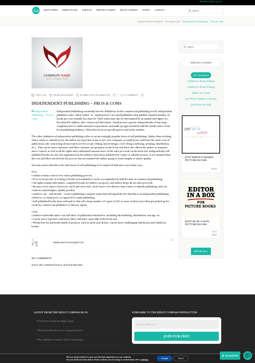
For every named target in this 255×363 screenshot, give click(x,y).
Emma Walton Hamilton (150, 21)
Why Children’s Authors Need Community (60, 339)
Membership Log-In (211, 1)
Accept (164, 358)
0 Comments (131, 95)
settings (144, 359)
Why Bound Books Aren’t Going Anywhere (60, 330)
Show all (201, 251)
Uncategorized (172, 21)
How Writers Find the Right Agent (55, 321)
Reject (181, 358)
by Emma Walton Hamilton (95, 95)
